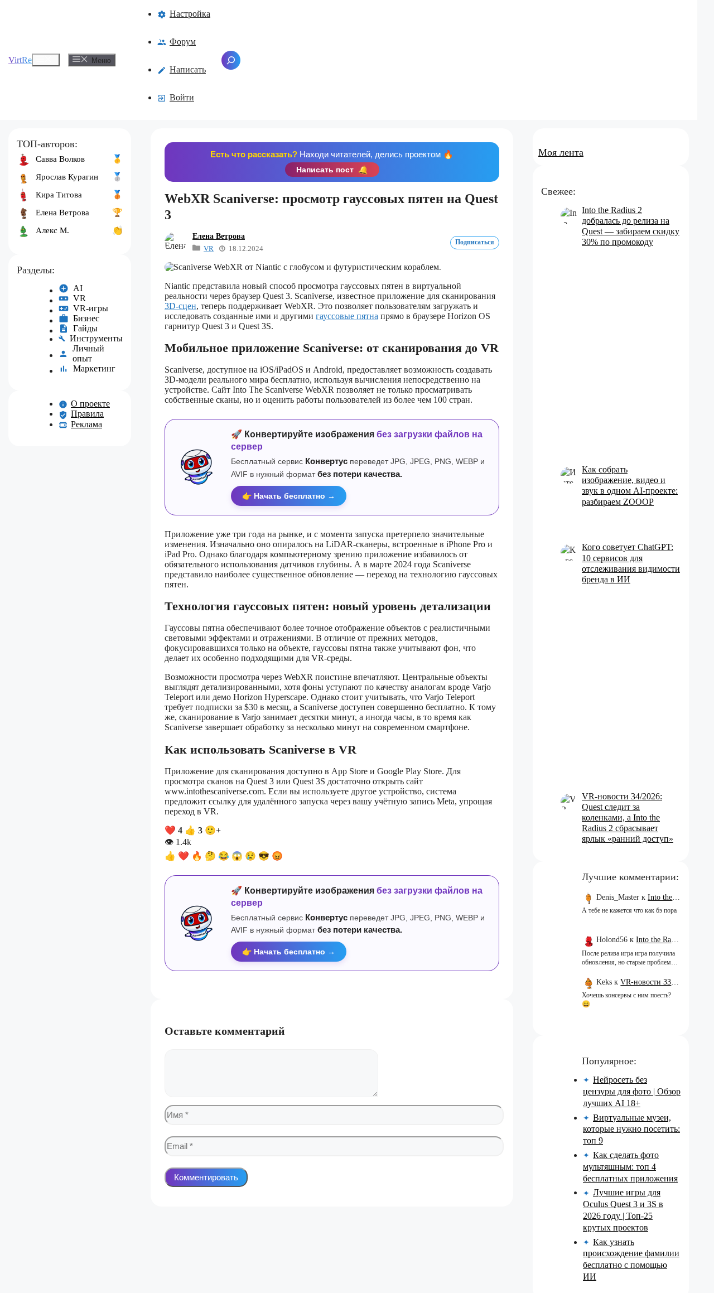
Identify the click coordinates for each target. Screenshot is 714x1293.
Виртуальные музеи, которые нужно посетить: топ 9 (631, 1129)
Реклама (86, 424)
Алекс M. (52, 230)
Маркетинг (94, 368)
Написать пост (332, 169)
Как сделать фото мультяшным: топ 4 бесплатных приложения (630, 1166)
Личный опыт (88, 353)
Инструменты (96, 338)
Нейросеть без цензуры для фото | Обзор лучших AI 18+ (632, 1091)
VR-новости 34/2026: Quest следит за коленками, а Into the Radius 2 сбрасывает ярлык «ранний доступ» (627, 818)
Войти (182, 97)
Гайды (85, 328)
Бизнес (86, 318)
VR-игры (90, 308)
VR (209, 248)
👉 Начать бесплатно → (288, 495)
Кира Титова (59, 194)
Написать (188, 69)
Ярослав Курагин (67, 176)
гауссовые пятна (347, 316)
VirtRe (20, 60)
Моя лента (560, 152)
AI (78, 288)
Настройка (190, 13)
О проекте (90, 403)
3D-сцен (180, 306)
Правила (87, 413)
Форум (183, 41)
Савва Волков (60, 159)
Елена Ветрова (218, 236)
